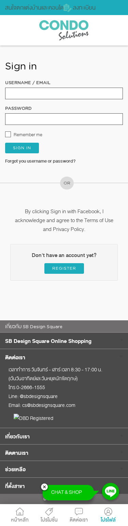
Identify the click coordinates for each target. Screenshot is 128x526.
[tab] (64, 341)
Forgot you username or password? (40, 161)
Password (18, 108)
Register (64, 268)
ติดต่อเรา (15, 357)
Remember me (28, 134)
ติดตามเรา (16, 453)
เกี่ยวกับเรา (17, 436)
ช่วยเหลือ (15, 469)
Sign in (22, 148)
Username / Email (28, 83)
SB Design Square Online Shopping (48, 341)
